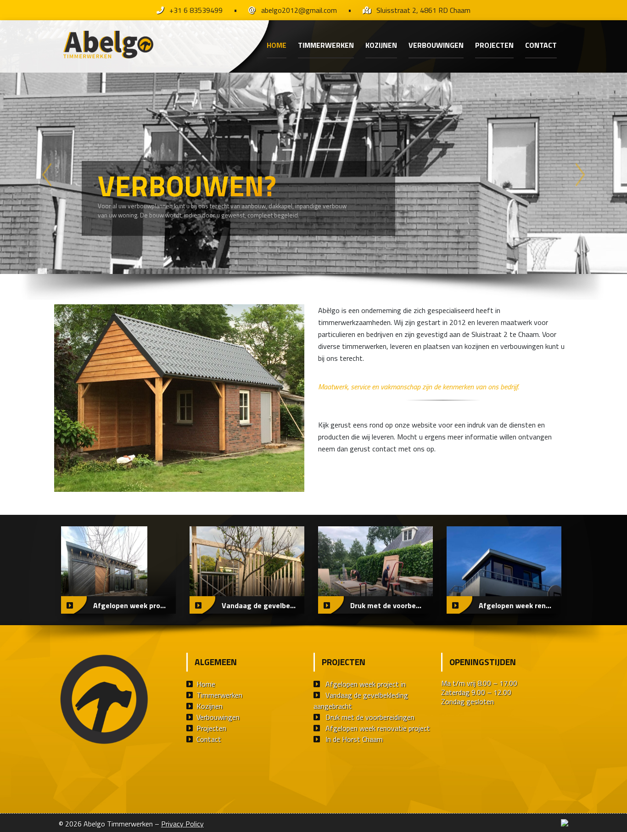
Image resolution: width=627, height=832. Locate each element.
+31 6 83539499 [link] (196, 10)
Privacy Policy (182, 823)
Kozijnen (381, 45)
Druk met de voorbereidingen (369, 717)
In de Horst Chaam (354, 739)
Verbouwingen (436, 45)
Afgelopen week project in (365, 684)
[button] (47, 175)
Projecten (494, 45)
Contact (541, 45)
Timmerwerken (326, 45)
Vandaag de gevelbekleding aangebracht (361, 701)
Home (276, 45)
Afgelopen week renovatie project (377, 728)
